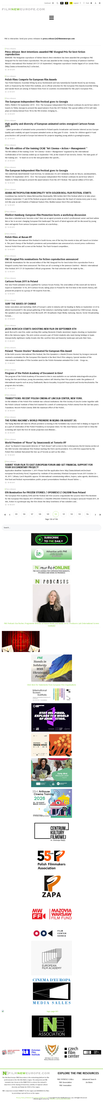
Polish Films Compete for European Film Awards (31, 79)
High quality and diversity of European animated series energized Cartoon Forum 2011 (50, 125)
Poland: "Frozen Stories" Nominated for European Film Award (38, 351)
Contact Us (37, 1098)
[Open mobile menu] (51, 18)
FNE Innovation (65, 1085)
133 (79, 514)
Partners (29, 1098)
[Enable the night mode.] (57, 3)
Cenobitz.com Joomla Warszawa (59, 1099)
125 (16, 514)
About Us (44, 1098)
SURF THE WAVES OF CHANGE (20, 304)
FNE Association (65, 1082)
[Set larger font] (99, 3)
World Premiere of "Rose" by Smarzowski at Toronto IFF (35, 442)
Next (95, 515)
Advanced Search (89, 1079)
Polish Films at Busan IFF (18, 237)
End (100, 515)
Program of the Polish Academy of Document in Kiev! (34, 373)
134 (87, 514)
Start (5, 515)
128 (40, 514)
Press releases (11, 49)
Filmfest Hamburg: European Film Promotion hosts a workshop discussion (45, 215)
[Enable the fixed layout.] (80, 3)
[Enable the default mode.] (53, 3)
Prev (9, 515)
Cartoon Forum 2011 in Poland (21, 281)
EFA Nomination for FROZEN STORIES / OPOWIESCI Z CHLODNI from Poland (45, 492)
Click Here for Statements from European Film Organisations (51, 685)
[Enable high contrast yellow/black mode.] (71, 3)
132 (71, 514)
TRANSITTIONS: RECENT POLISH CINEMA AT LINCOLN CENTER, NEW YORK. (44, 398)
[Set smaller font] (91, 3)
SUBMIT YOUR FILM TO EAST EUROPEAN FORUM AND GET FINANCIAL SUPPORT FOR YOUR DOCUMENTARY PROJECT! (49, 466)
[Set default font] (95, 3)
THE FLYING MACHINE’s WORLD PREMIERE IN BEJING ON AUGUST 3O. (41, 420)
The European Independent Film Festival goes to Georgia (36, 102)
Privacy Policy (20, 1098)
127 (32, 514)
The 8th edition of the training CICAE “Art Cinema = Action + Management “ (46, 148)
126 (24, 514)
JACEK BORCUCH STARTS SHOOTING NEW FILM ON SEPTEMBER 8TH (40, 329)
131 (64, 514)
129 (48, 514)
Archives (89, 1082)
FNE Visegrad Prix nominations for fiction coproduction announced (41, 259)
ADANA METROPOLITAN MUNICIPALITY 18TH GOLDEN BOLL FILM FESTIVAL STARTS (48, 193)
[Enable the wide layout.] (84, 3)
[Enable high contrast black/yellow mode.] (66, 3)
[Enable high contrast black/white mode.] (62, 3)
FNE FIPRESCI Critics (65, 1079)
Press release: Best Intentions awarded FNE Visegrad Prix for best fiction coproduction (45, 53)
